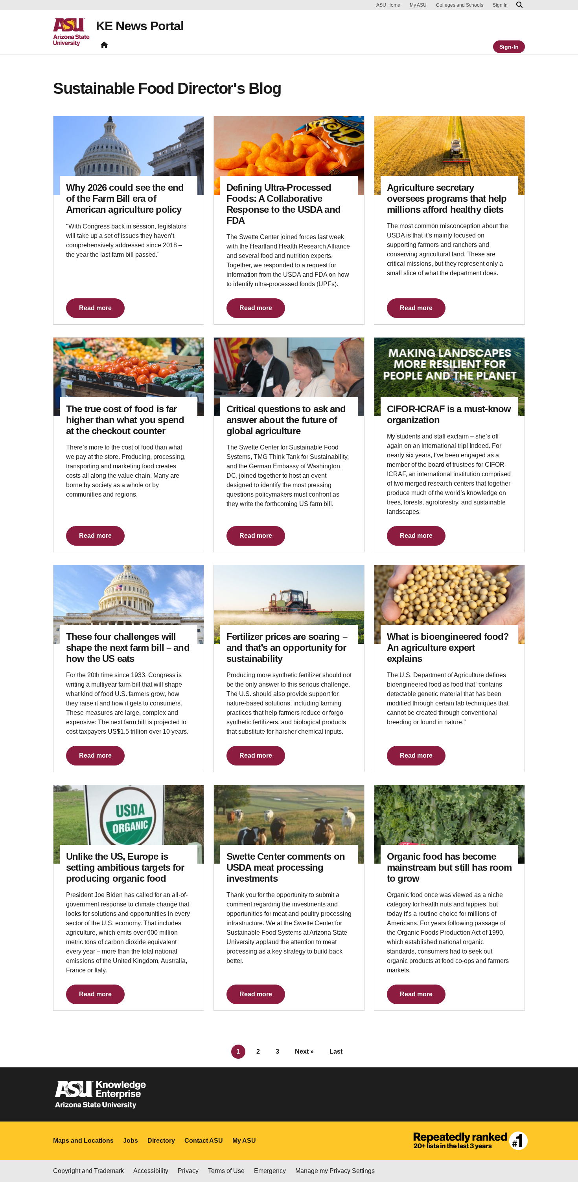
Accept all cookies (334, 1148)
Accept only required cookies (424, 1148)
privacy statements (59, 1155)
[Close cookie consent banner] (563, 1129)
